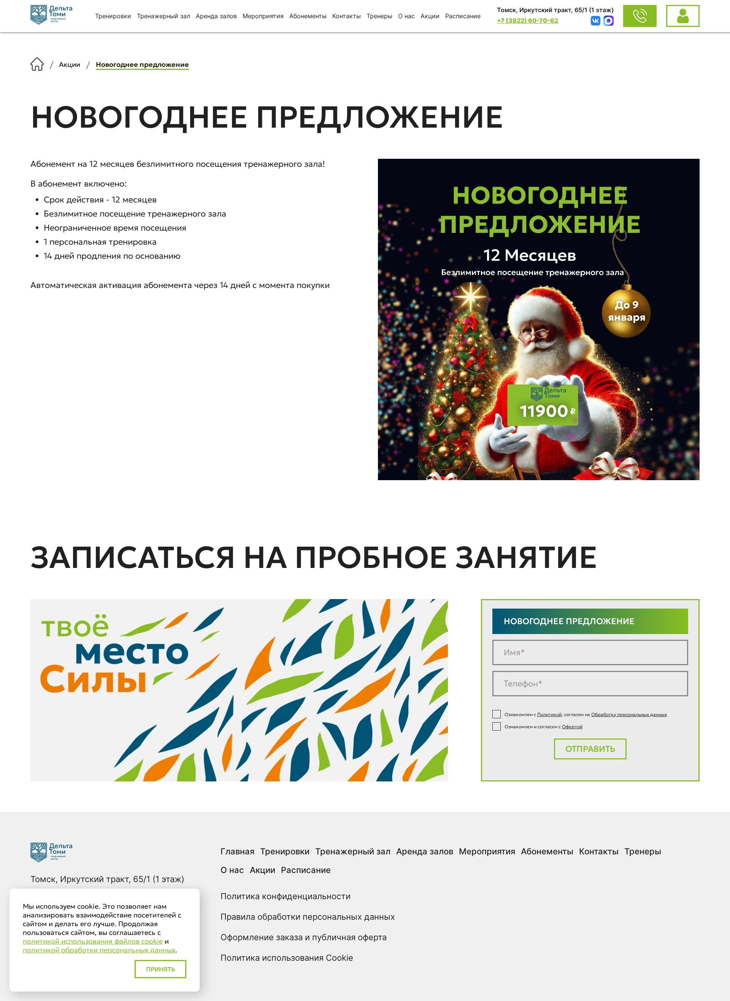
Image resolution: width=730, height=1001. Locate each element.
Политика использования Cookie (287, 958)
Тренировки (113, 16)
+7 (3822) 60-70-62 (527, 20)
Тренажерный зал (163, 16)
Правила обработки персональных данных (308, 917)
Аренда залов (216, 16)
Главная (237, 851)
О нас (406, 16)
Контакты (346, 16)
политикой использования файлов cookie (93, 941)
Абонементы (308, 16)
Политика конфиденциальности (286, 896)
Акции (430, 16)
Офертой (572, 726)
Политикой (549, 714)
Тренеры (379, 16)
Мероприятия (263, 16)
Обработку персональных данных (629, 714)
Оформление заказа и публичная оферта (304, 937)
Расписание (463, 16)
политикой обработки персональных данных (99, 950)
